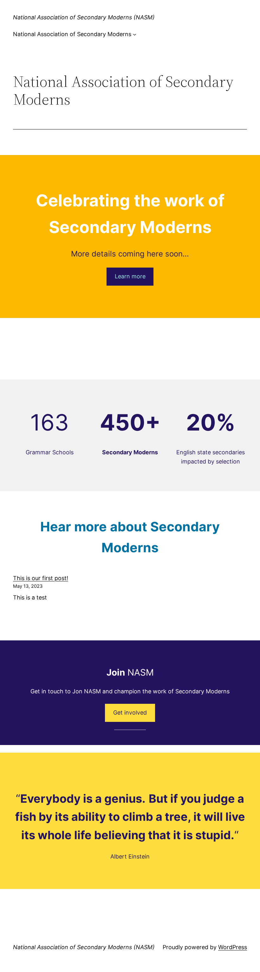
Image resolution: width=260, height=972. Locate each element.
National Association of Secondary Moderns (72, 34)
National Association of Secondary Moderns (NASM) (84, 17)
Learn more (130, 276)
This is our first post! (40, 578)
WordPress (232, 947)
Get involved (130, 712)
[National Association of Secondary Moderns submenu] (134, 34)
